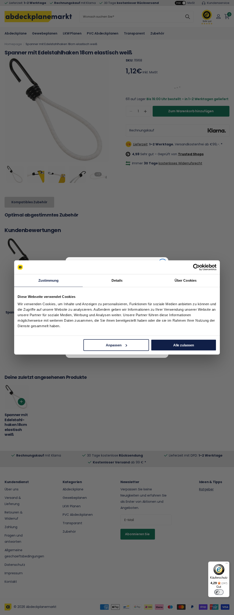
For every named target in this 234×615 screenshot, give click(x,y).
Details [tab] (117, 280)
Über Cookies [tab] (186, 280)
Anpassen (114, 345)
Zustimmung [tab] (48, 280)
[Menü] (226, 564)
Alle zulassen (183, 345)
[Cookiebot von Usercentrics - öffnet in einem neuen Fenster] (196, 267)
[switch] (218, 592)
